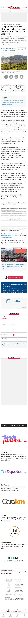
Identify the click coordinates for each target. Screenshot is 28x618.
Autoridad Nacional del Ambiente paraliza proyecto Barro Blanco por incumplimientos (12, 103)
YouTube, (21, 234)
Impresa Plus (18, 595)
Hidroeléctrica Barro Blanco (13, 264)
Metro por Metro (9, 595)
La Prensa (18, 580)
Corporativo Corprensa (10, 580)
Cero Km (19, 598)
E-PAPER (17, 616)
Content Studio (18, 585)
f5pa (19, 591)
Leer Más (24, 307)
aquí (6, 242)
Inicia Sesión (14, 11)
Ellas (18, 582)
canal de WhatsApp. (6, 237)
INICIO (3, 616)
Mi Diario (9, 582)
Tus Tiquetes (9, 588)
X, (12, 235)
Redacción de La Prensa (8, 48)
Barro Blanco (13, 91)
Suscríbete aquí (5, 229)
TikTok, (9, 235)
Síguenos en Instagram (15, 277)
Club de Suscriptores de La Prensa (9, 591)
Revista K (9, 585)
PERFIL (24, 616)
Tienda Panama (10, 599)
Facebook (16, 235)
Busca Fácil (18, 588)
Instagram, (4, 235)
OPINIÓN (10, 616)
